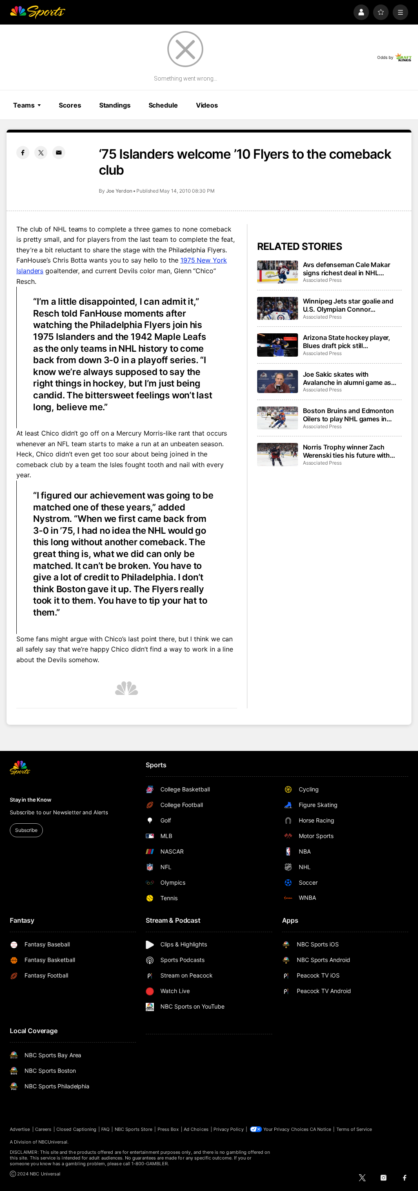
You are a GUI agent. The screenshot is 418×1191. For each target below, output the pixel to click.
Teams (23, 105)
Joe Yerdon (119, 191)
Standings (115, 105)
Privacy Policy (228, 1129)
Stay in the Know (30, 799)
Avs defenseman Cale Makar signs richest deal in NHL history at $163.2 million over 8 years (350, 269)
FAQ (105, 1129)
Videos (207, 105)
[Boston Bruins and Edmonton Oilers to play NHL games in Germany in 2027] (277, 418)
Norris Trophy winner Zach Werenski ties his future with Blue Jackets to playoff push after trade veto (347, 451)
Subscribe (26, 830)
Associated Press (322, 280)
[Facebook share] (22, 152)
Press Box (168, 1129)
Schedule (163, 105)
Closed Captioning (76, 1129)
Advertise (20, 1129)
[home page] (37, 12)
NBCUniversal (53, 1142)
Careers (43, 1129)
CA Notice (320, 1129)
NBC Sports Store (134, 1129)
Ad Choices (196, 1129)
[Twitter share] (40, 152)
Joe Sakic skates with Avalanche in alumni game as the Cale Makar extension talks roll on (350, 378)
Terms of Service (354, 1129)
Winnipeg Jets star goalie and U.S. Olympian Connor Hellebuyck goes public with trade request (348, 305)
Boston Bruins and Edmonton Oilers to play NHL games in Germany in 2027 (348, 415)
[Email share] (58, 152)
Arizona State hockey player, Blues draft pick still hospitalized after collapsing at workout (350, 341)
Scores (70, 105)
